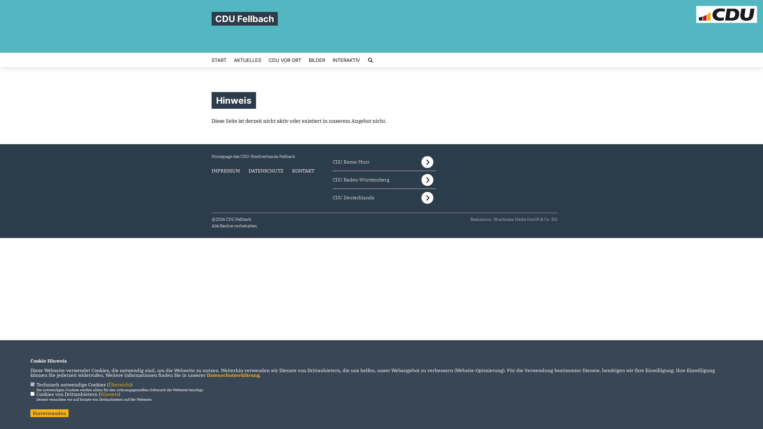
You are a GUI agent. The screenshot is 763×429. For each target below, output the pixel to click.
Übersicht (119, 385)
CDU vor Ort (285, 60)
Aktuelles (247, 60)
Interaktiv (346, 60)
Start (219, 60)
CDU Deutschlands (353, 197)
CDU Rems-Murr (351, 162)
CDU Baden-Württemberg (361, 180)
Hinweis (109, 394)
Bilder (317, 60)
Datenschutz (266, 171)
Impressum (226, 171)
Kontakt (303, 171)
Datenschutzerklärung (233, 375)
